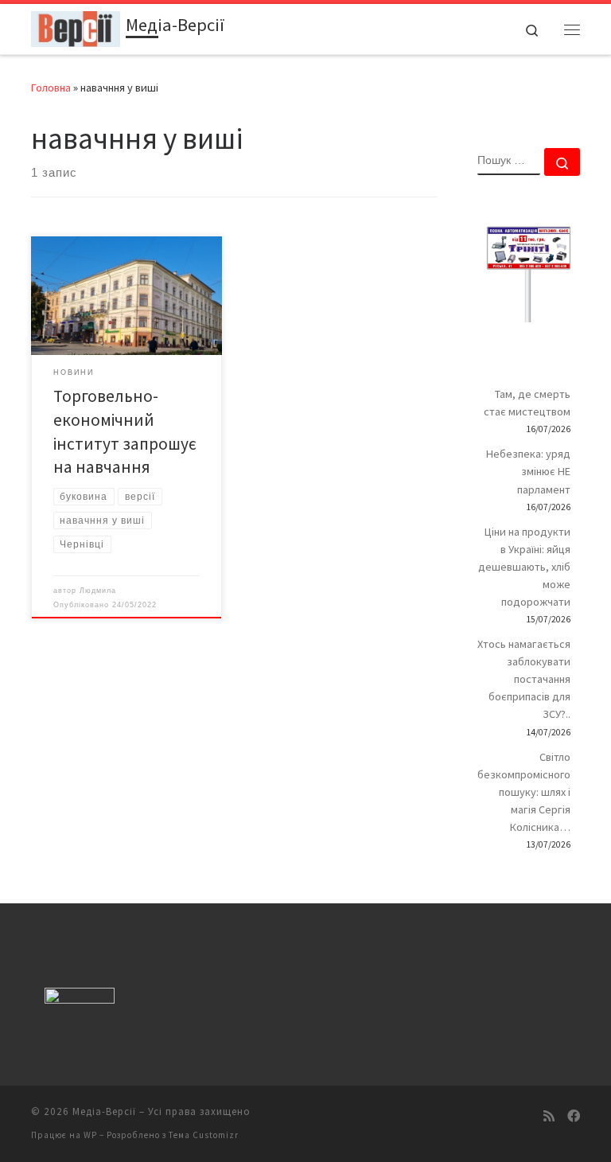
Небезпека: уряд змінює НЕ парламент (528, 471)
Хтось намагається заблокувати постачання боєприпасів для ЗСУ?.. (523, 679)
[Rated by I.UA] (80, 999)
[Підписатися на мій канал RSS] (549, 1116)
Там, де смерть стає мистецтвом (527, 403)
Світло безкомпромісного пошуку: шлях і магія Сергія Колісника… (523, 792)
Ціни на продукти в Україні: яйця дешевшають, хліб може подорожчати (524, 566)
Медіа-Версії (104, 1111)
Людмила (98, 591)
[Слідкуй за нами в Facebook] (573, 1116)
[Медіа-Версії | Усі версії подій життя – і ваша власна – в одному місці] (75, 27)
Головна (51, 87)
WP (90, 1135)
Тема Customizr (204, 1135)
